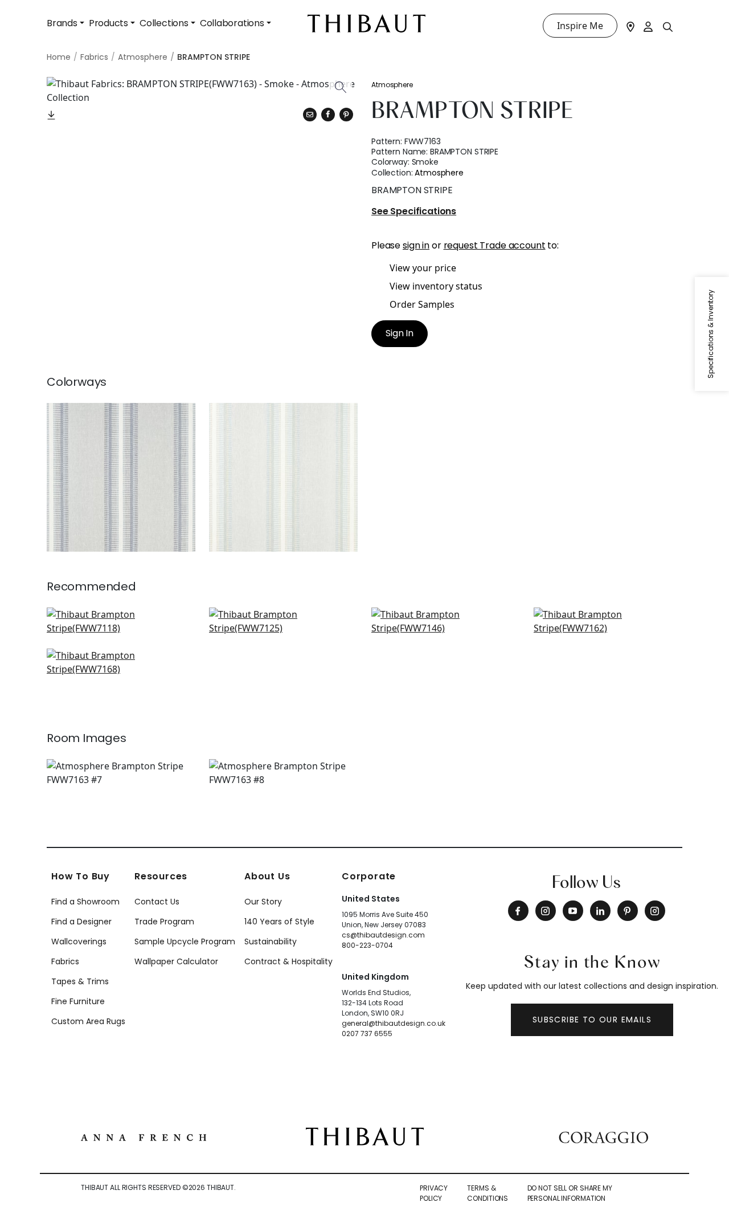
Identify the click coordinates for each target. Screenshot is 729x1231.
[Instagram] (545, 910)
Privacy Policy (434, 1193)
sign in (416, 245)
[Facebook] (518, 910)
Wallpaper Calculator (176, 961)
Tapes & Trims (80, 981)
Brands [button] (62, 23)
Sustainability (270, 941)
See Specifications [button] (413, 212)
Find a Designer (81, 921)
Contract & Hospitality (288, 961)
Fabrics (65, 961)
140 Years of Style (279, 921)
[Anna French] (143, 1136)
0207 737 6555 (367, 1033)
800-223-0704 (367, 945)
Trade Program (164, 921)
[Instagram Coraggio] (655, 910)
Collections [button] (164, 23)
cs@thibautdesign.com (383, 935)
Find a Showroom (85, 901)
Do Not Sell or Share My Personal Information (569, 1193)
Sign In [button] (399, 333)
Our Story (263, 901)
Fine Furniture (78, 1001)
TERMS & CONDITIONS (487, 1193)
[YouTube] (573, 910)
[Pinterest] (346, 114)
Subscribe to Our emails (592, 1019)
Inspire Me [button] (580, 25)
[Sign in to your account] (649, 25)
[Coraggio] (603, 1136)
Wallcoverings (79, 941)
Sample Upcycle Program (184, 941)
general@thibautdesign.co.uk (393, 1023)
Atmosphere (392, 84)
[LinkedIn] (600, 910)
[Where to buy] (630, 25)
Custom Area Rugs (88, 1021)
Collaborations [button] (232, 23)
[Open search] (668, 26)
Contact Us (156, 901)
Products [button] (108, 23)
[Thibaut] (365, 1135)
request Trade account (495, 245)
